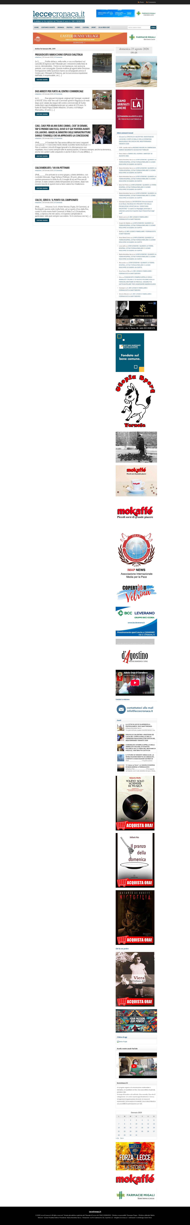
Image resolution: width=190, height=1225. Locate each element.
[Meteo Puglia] (122, 1041)
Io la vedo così (104, 27)
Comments (152, 2)
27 (154, 1131)
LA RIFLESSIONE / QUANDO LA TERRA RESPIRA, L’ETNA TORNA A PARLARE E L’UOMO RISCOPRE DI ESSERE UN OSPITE (137, 162)
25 (142, 1131)
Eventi (77, 27)
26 (148, 1131)
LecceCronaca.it (95, 1211)
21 (119, 1131)
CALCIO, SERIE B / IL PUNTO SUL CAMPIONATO (56, 200)
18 (142, 1127)
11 (142, 1124)
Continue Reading (42, 80)
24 (136, 1131)
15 (124, 1127)
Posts (142, 2)
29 (124, 1135)
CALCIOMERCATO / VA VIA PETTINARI (52, 167)
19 (148, 1127)
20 (154, 1127)
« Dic (117, 1138)
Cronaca (61, 27)
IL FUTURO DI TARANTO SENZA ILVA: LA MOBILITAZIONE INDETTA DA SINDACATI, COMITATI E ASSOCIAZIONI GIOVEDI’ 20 (140, 757)
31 (136, 1135)
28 (119, 1135)
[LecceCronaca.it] (59, 22)
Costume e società (48, 27)
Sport (94, 27)
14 (119, 1127)
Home (36, 27)
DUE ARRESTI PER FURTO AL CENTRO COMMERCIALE (59, 91)
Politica (69, 27)
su (123, 137)
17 (136, 1127)
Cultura (86, 27)
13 (154, 1124)
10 (136, 1124)
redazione (38, 57)
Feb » (122, 1138)
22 (124, 1131)
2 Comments (58, 138)
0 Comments (58, 57)
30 (130, 1135)
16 (130, 1127)
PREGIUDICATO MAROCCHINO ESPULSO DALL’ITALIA (59, 54)
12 (148, 1124)
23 (130, 1131)
